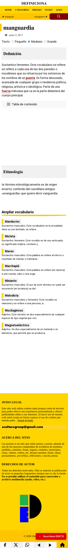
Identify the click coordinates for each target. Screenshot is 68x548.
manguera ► (41, 16)
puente (30, 78)
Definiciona (34, 3)
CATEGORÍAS (22, 9)
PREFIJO (37, 9)
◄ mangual (8, 16)
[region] (34, 136)
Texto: (6, 41)
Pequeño (20, 41)
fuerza (6, 91)
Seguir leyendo (25, 420)
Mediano (36, 41)
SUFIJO (48, 9)
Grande (52, 41)
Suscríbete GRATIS (53, 536)
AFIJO (59, 9)
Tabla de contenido (24, 104)
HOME (8, 9)
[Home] (62, 546)
